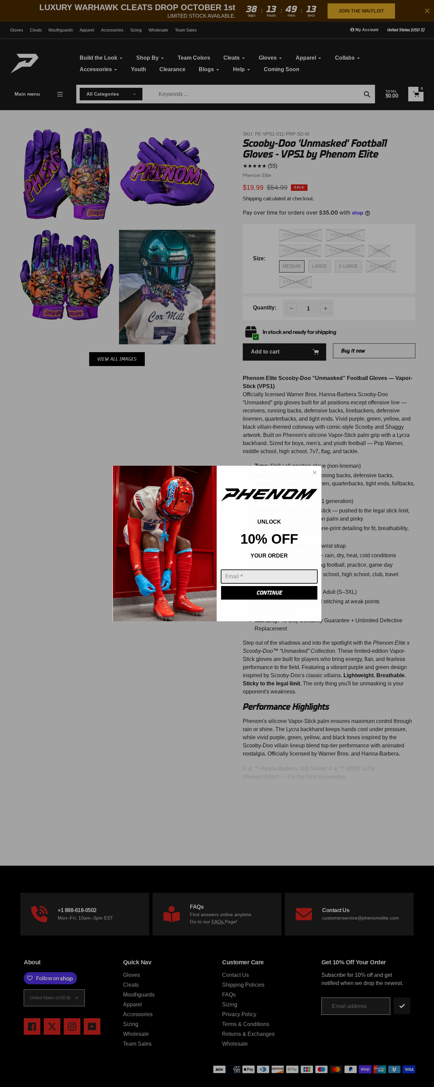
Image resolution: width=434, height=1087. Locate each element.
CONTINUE (269, 593)
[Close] (315, 472)
